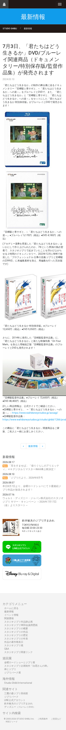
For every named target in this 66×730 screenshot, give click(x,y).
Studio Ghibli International (18, 683)
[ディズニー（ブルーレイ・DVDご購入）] (33, 574)
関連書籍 (9, 618)
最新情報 (28, 28)
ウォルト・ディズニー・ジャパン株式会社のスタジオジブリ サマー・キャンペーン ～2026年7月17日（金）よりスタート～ (33, 502)
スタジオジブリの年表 (16, 638)
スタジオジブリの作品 (16, 631)
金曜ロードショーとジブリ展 (19, 662)
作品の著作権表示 (13, 642)
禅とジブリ (10, 669)
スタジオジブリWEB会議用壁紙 (21, 625)
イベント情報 (11, 615)
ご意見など (56, 719)
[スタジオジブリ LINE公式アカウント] (33, 547)
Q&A (6, 648)
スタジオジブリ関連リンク (18, 652)
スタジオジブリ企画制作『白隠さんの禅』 (26, 665)
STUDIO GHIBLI (10, 28)
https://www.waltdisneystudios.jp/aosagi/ (35, 412)
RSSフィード (12, 722)
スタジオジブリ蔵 (13, 645)
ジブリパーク (11, 696)
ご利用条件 (43, 719)
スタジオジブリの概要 (16, 628)
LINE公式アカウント (14, 700)
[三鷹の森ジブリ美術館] (33, 560)
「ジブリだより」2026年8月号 (25, 477)
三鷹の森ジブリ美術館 (16, 693)
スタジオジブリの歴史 (16, 635)
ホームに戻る (11, 608)
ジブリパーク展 (12, 672)
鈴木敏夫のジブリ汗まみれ (18, 703)
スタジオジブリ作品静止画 (18, 621)
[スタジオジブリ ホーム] (4, 4)
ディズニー (19, 706)
